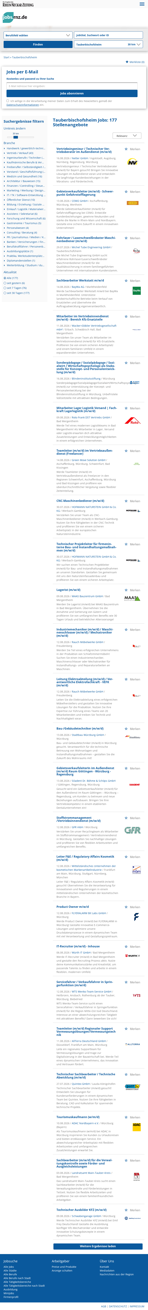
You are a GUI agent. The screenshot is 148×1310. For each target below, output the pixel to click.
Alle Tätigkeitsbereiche (17, 1282)
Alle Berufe (10, 1274)
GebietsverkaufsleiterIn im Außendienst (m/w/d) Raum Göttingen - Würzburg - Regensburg (85, 771)
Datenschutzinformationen (22, 104)
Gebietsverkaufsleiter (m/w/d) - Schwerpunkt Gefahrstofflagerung (85, 193)
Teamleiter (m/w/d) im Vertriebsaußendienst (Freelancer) (84, 452)
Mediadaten (107, 1270)
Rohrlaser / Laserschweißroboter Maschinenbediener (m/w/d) (86, 239)
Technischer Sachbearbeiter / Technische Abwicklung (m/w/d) (85, 1075)
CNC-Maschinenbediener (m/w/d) (80, 501)
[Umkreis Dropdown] (138, 44)
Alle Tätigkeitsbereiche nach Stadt (24, 1285)
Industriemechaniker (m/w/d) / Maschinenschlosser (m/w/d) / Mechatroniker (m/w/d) (84, 632)
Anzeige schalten (62, 1270)
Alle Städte (10, 1270)
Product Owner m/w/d (72, 907)
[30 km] (15, 137)
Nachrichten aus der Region (117, 1274)
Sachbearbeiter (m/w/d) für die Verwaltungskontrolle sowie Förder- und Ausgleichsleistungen (84, 1163)
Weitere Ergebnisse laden (98, 1246)
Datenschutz (118, 1306)
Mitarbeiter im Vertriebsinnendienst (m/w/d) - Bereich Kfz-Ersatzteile (82, 317)
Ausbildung (11, 1289)
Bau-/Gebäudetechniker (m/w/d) (79, 728)
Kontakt (104, 1266)
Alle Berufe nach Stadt (17, 1278)
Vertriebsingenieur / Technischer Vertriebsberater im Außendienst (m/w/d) (84, 150)
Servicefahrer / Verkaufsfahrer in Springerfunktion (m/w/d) (84, 983)
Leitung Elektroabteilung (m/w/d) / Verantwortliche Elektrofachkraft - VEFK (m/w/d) (84, 682)
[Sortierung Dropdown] (135, 136)
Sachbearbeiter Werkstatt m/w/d (80, 280)
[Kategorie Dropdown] (68, 35)
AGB (103, 1306)
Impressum (137, 1306)
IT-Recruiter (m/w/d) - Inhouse (78, 946)
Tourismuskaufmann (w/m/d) (77, 1117)
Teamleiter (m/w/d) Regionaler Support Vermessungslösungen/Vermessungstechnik (86, 1032)
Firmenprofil (11, 1297)
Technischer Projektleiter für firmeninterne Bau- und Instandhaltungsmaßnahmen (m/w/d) (86, 547)
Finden (38, 44)
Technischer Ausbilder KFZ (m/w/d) (81, 1210)
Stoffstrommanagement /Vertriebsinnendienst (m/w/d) (78, 819)
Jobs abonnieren (72, 93)
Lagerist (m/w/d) (68, 590)
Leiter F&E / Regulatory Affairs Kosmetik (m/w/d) (85, 858)
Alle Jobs (9, 1266)
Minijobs (9, 1293)
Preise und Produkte (64, 1266)
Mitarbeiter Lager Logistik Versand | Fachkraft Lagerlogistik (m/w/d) (86, 409)
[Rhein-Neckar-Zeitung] (16, 17)
